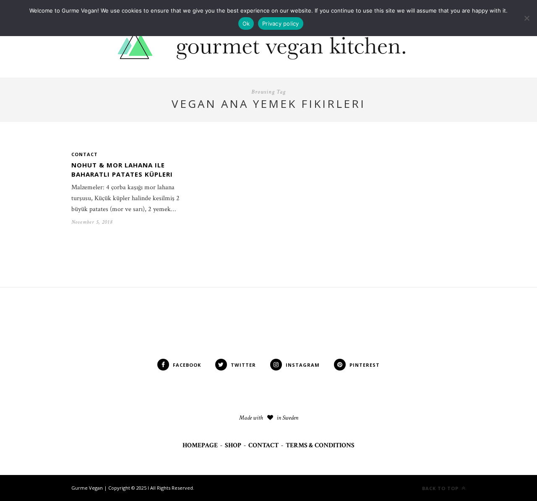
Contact (84, 154)
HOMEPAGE (200, 445)
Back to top (441, 488)
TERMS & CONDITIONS (320, 445)
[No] (526, 18)
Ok (246, 23)
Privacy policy (280, 23)
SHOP (233, 445)
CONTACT (263, 445)
